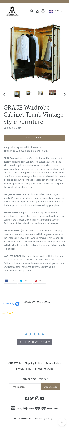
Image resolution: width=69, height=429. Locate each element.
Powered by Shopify (43, 418)
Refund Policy (53, 363)
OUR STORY (14, 363)
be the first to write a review (35, 342)
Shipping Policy (33, 363)
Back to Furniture (37, 301)
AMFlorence (26, 418)
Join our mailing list (35, 379)
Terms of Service (44, 368)
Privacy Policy (23, 368)
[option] (17, 94)
